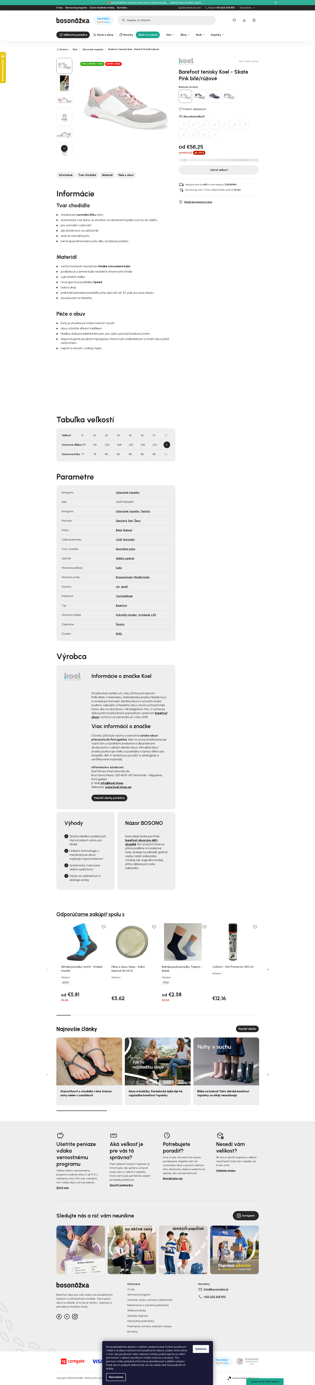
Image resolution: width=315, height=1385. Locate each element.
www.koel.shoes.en (118, 787)
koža (119, 567)
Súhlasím (201, 1348)
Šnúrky (120, 624)
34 (214, 124)
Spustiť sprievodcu (121, 1185)
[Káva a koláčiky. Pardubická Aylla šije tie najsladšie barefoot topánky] (158, 1061)
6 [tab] (136, 1015)
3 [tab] (92, 1015)
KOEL (119, 633)
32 (193, 124)
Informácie (66, 175)
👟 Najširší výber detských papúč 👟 (185, 2)
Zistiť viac (62, 1187)
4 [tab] (107, 1015)
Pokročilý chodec (126, 614)
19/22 (165, 982)
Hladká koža (141, 577)
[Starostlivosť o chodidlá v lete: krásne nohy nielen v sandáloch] (89, 1061)
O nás (59, 7)
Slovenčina (246, 7)
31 (183, 124)
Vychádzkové (124, 596)
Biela (119, 530)
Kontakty (122, 7)
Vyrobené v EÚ (147, 614)
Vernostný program (76, 7)
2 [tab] (78, 1015)
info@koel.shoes (112, 783)
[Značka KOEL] (190, 61)
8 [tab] (165, 1015)
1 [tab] (63, 1015)
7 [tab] (150, 1015)
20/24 (65, 982)
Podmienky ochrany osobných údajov (149, 1326)
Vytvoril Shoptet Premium (245, 1378)
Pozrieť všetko (247, 1028)
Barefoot (121, 605)
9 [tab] (179, 1015)
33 (204, 124)
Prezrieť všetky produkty (109, 797)
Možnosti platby (136, 1310)
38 (183, 135)
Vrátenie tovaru (225, 1170)
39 (193, 135)
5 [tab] (121, 1015)
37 (245, 124)
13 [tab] (237, 1015)
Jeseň (124, 586)
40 (204, 135)
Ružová (127, 530)
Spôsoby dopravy (137, 1315)
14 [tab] (251, 1015)
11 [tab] (208, 1015)
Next (167, 445)
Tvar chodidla (87, 175)
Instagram (248, 1215)
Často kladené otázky (102, 7)
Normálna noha (125, 549)
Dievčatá (121, 520)
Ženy (137, 520)
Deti (130, 520)
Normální (129, 539)
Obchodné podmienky (140, 1321)
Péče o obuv (126, 175)
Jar (118, 586)
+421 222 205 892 (225, 7)
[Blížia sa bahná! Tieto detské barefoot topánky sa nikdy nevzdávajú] (226, 1061)
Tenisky (145, 511)
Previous (47, 969)
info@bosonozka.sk (216, 1289)
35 (224, 124)
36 (234, 124)
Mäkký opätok (125, 558)
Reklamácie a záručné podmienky (148, 1305)
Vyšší (119, 539)
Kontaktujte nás (173, 1178)
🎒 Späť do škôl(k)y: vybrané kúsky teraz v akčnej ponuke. (137, 2)
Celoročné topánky (128, 492)
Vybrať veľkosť (219, 169)
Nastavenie (116, 1377)
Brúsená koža (124, 577)
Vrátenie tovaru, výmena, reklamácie (149, 1299)
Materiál (107, 175)
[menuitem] (73, 35)
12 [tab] (222, 1015)
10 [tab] (193, 1015)
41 (214, 135)
